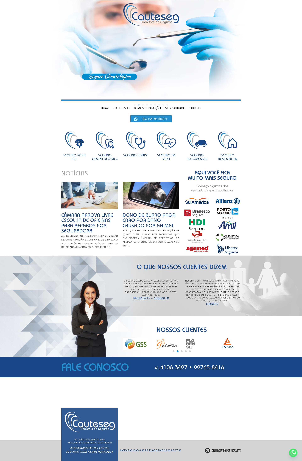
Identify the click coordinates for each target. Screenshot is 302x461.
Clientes (195, 108)
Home (105, 108)
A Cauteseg (122, 108)
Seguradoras (175, 108)
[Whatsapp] (293, 453)
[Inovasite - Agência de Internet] (223, 450)
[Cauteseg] (151, 15)
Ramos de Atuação (147, 108)
